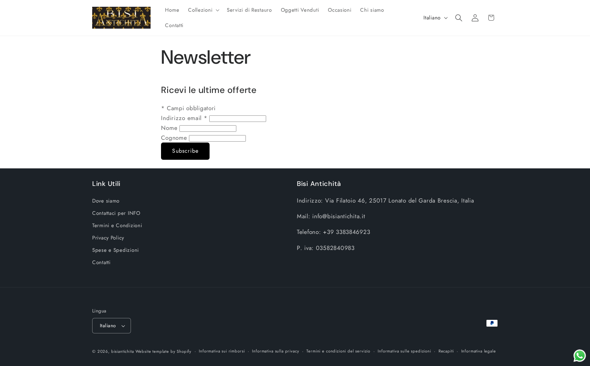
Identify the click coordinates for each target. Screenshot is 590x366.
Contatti (101, 262)
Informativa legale (478, 351)
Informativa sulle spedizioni (404, 351)
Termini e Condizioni (117, 225)
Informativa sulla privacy (275, 351)
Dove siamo (106, 201)
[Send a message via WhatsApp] (579, 355)
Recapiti (446, 351)
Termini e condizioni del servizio (338, 351)
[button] (203, 10)
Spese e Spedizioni (115, 250)
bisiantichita (122, 351)
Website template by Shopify (164, 351)
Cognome (175, 137)
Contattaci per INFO (116, 213)
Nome (170, 127)
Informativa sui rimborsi (222, 351)
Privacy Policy (108, 237)
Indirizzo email (184, 118)
